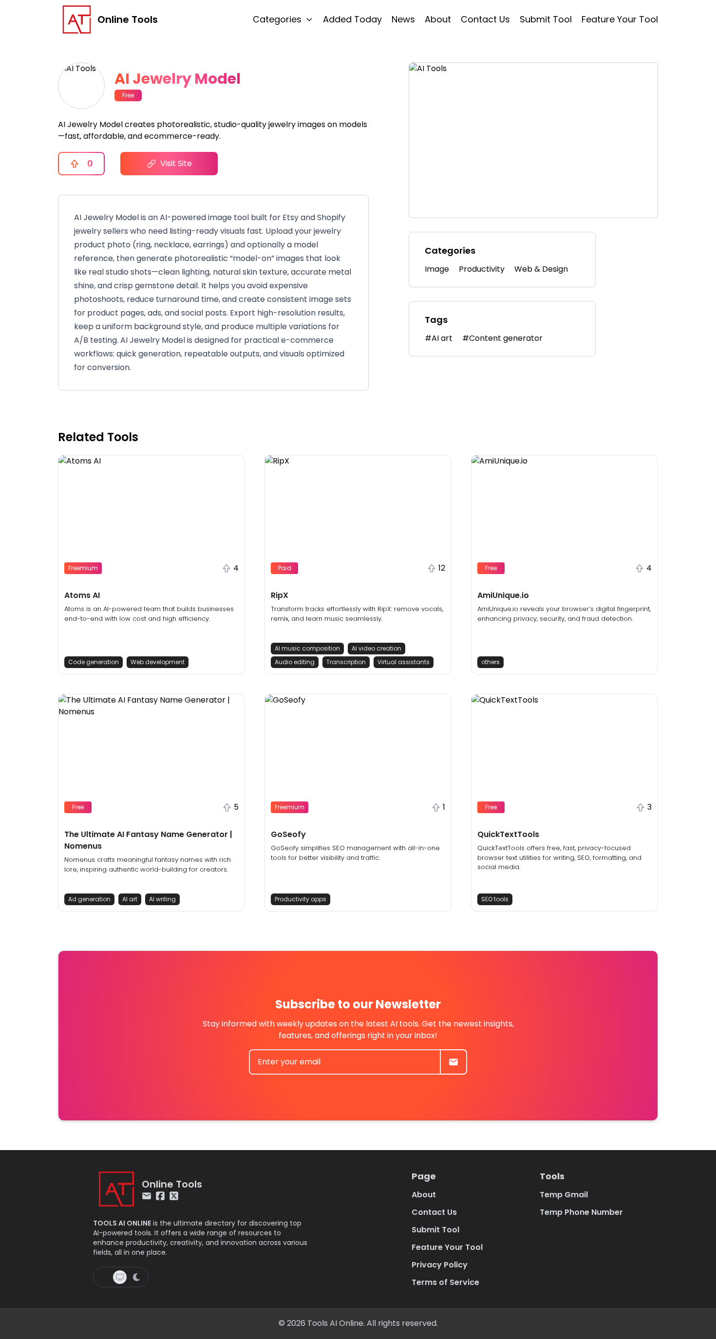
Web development (158, 662)
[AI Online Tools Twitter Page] (174, 1196)
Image (437, 269)
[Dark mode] (136, 1277)
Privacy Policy (440, 1264)
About (438, 19)
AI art (129, 899)
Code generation (93, 662)
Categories (277, 19)
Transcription (346, 662)
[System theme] (120, 1277)
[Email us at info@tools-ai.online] (146, 1196)
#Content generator (502, 338)
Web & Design (541, 269)
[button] (151, 564)
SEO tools (495, 899)
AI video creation (376, 648)
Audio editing (295, 662)
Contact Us (485, 19)
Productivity (482, 269)
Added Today (352, 19)
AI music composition (307, 648)
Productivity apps (300, 899)
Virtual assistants (403, 662)
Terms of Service (445, 1282)
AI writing (162, 899)
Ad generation (89, 899)
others (490, 662)
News (403, 19)
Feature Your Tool (620, 19)
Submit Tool (546, 19)
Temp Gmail (564, 1194)
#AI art (438, 338)
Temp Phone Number (581, 1212)
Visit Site (176, 163)
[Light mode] (104, 1277)
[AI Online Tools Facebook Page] (160, 1196)
